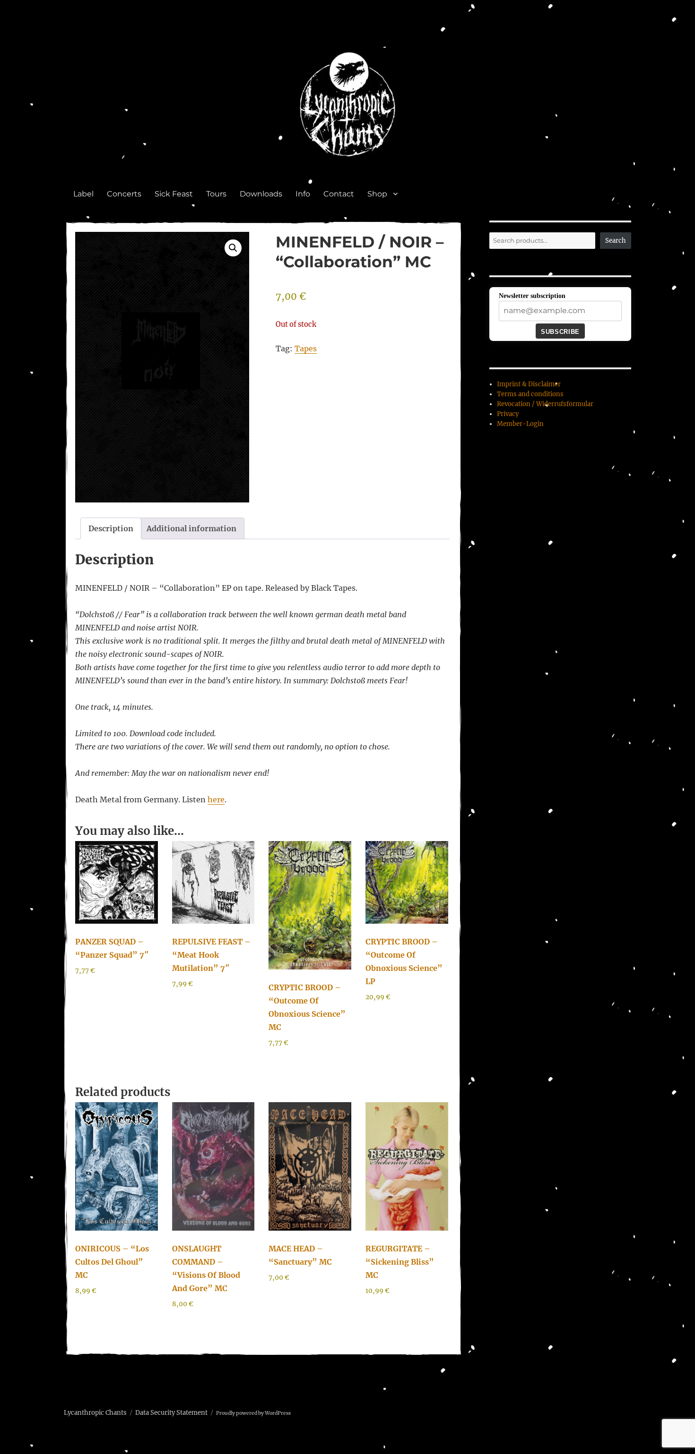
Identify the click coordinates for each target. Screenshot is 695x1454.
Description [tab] (110, 528)
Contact (338, 193)
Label (83, 193)
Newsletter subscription (532, 295)
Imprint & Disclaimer (529, 384)
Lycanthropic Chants (95, 1413)
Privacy (508, 414)
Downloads (261, 193)
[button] (233, 247)
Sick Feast (174, 193)
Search (615, 241)
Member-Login (520, 424)
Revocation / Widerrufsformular (545, 404)
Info (302, 193)
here (216, 799)
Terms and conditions (530, 394)
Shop (377, 193)
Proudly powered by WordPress (253, 1413)
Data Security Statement (171, 1413)
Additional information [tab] (191, 528)
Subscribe (560, 331)
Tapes (306, 348)
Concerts (124, 193)
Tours (216, 193)
